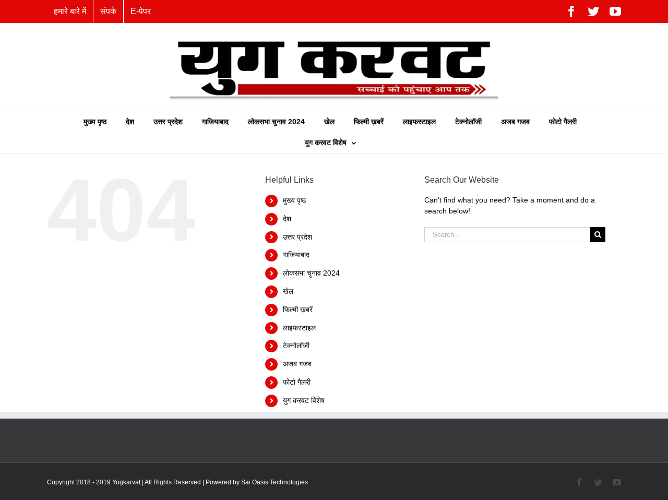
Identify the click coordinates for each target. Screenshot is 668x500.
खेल (288, 291)
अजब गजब (297, 364)
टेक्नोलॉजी (296, 345)
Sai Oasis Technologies (274, 482)
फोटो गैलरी (297, 382)
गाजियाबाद (296, 255)
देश (287, 219)
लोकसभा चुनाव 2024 (311, 273)
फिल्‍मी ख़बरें (298, 309)
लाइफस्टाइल (299, 328)
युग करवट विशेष (304, 400)
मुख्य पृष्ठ (294, 200)
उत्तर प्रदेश (297, 237)
